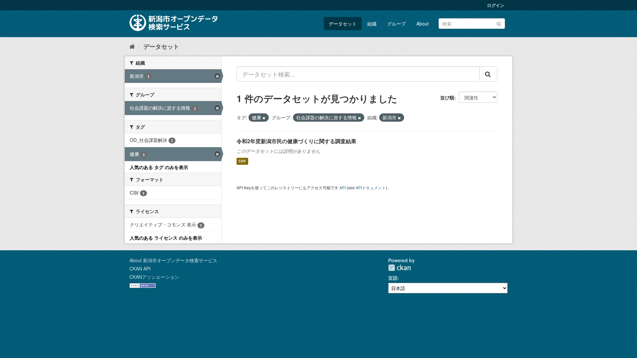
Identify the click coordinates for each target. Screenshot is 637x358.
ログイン (495, 5)
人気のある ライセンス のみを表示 (166, 237)
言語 (392, 277)
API (342, 187)
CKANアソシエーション (154, 276)
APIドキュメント (371, 187)
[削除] (263, 117)
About (422, 23)
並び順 (447, 97)
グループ (396, 23)
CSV (242, 161)
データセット (343, 23)
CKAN (399, 267)
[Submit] (499, 23)
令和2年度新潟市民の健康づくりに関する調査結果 (296, 141)
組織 (372, 23)
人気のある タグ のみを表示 (159, 167)
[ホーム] (132, 46)
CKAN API (140, 268)
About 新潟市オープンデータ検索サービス (173, 260)
